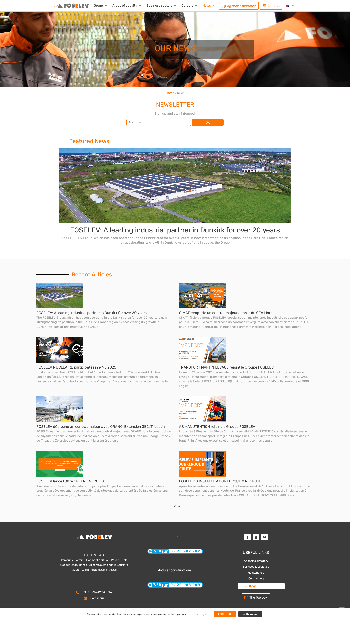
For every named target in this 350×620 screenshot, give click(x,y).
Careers (187, 6)
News (207, 6)
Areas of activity (124, 6)
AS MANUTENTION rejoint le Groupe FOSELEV (217, 426)
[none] (290, 6)
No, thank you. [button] (250, 614)
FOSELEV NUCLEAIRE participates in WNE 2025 (76, 367)
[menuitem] (290, 6)
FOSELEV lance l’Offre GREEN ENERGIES (70, 481)
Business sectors (159, 6)
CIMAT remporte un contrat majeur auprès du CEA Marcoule (229, 313)
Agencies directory (241, 6)
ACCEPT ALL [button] (225, 614)
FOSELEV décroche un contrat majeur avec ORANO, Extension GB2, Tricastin (100, 426)
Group (98, 6)
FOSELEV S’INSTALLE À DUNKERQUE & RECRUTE (220, 481)
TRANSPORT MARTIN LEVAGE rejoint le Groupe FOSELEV (226, 367)
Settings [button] (250, 586)
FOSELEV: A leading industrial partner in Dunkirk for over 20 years (175, 230)
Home (170, 93)
